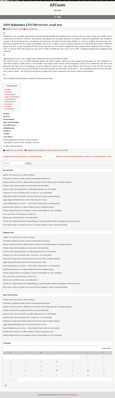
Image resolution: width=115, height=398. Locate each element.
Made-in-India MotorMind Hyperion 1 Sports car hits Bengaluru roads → (84, 156)
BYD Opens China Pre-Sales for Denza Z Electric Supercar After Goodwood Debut (35, 225)
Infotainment (9, 101)
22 (88, 370)
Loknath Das (32, 29)
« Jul (5, 385)
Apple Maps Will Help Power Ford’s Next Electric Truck (24, 200)
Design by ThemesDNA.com (67, 395)
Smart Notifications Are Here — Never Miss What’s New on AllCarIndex (31, 203)
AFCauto (57, 5)
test (58, 150)
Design (7, 89)
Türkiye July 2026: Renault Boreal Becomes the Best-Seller (26, 186)
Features (8, 104)
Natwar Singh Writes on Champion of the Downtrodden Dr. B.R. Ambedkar (32, 210)
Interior (8, 92)
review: (49, 150)
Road (55, 150)
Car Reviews (18, 150)
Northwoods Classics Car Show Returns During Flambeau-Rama (28, 207)
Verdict (7, 106)
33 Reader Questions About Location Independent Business (26, 178)
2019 (35, 150)
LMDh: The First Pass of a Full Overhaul (18, 175)
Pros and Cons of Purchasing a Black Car (19, 214)
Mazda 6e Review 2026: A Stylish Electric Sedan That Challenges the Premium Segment (37, 182)
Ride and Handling (11, 97)
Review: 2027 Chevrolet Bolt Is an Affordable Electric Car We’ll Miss (29, 189)
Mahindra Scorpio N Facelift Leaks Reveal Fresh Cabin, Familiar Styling (31, 196)
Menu (59, 17)
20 (57, 370)
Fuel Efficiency (10, 99)
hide (15, 86)
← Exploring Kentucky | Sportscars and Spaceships (22, 156)
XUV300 (64, 150)
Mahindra (41, 150)
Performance (9, 94)
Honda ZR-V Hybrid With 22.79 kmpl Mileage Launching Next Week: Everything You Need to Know (41, 221)
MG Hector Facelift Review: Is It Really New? (20, 218)
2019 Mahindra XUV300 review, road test (32, 25)
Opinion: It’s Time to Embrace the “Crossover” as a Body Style (27, 193)
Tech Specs (9, 109)
